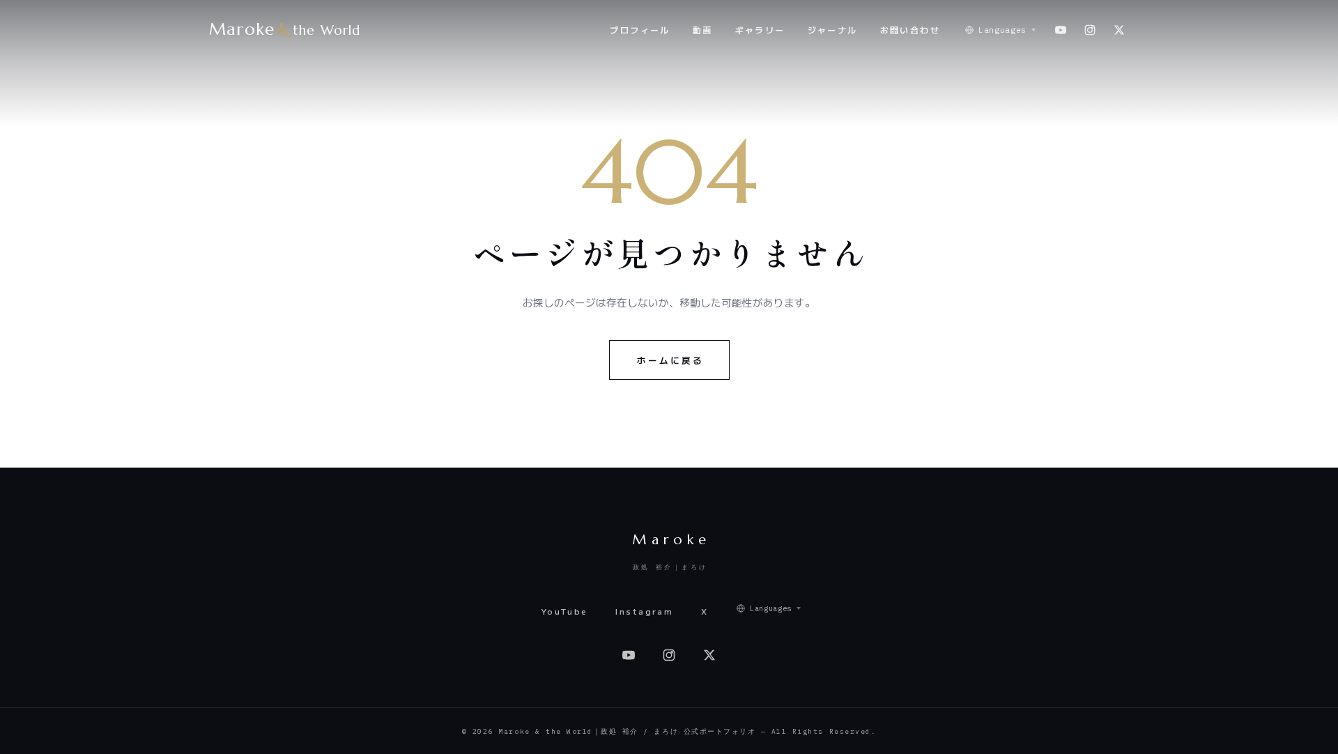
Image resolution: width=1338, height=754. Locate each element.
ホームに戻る (670, 360)
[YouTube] (1060, 30)
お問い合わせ (910, 30)
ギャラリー (760, 30)
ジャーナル (833, 30)
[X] (1119, 30)
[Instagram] (1090, 30)
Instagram (644, 611)
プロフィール (640, 30)
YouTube (564, 611)
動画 (703, 30)
